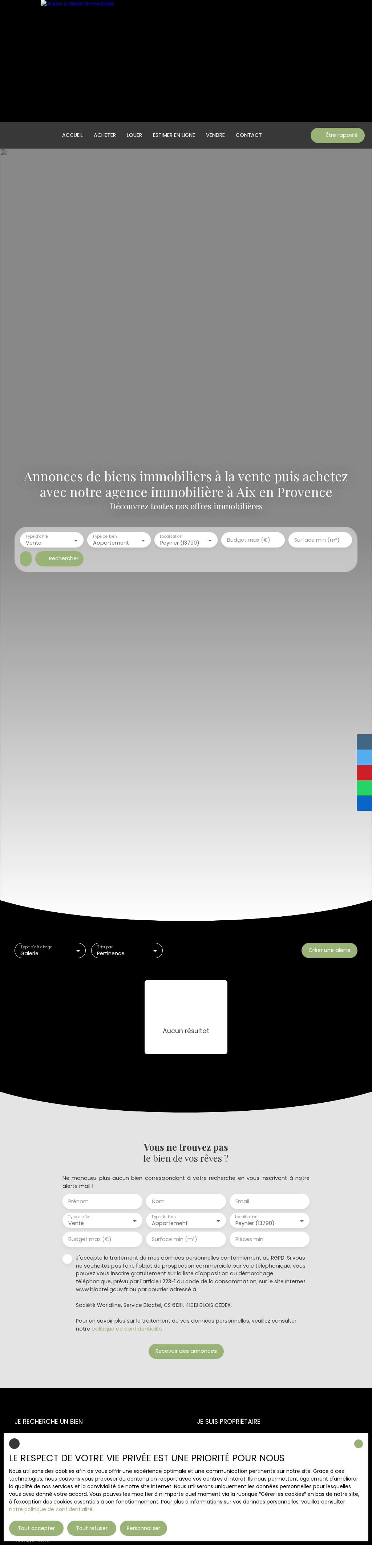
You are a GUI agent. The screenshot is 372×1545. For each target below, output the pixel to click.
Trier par (105, 947)
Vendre (215, 135)
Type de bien (105, 536)
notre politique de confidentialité (51, 1509)
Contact (249, 135)
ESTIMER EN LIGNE (174, 135)
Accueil (72, 135)
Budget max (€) (248, 540)
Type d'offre (36, 536)
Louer (134, 135)
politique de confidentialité (127, 1328)
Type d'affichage (36, 947)
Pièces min (249, 1239)
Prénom (78, 1201)
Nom (158, 1201)
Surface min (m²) (317, 540)
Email (242, 1201)
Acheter (105, 135)
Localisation (171, 536)
